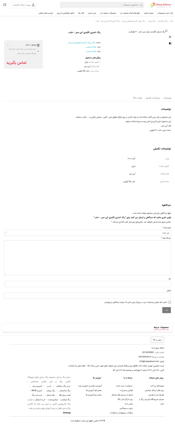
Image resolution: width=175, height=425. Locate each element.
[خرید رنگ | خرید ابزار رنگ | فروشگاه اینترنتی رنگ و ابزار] (162, 5)
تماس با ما (129, 404)
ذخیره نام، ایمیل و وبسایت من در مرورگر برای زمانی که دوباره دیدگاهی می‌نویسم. (135, 302)
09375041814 (145, 357)
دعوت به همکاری (126, 408)
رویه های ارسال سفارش (154, 390)
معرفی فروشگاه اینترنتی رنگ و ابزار (151, 401)
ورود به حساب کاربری (21, 5)
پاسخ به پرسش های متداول (122, 395)
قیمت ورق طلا (65, 395)
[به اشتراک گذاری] (170, 37)
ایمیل (169, 290)
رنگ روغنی (151, 21)
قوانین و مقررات (126, 390)
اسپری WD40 (36, 390)
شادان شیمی (91, 47)
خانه (171, 21)
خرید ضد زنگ (37, 395)
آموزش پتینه (37, 386)
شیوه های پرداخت (157, 386)
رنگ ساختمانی (163, 21)
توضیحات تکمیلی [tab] (152, 98)
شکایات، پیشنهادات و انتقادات (121, 413)
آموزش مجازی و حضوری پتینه (90, 386)
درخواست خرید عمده (124, 386)
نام (170, 278)
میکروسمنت (53, 399)
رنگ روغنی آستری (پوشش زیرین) (133, 21)
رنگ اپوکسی (66, 399)
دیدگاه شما (166, 238)
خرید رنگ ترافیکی (63, 386)
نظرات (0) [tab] (137, 98)
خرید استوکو (40, 399)
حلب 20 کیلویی (83, 71)
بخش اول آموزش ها (94, 390)
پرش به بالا (157, 340)
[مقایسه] (170, 43)
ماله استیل (50, 395)
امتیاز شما (166, 227)
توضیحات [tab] (167, 98)
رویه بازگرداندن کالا (125, 399)
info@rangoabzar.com (149, 361)
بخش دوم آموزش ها (94, 395)
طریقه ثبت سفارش (156, 395)
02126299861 (148, 352)
